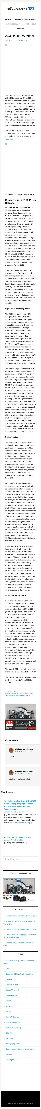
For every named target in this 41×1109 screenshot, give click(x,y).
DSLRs (8, 1011)
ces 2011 (25, 693)
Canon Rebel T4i (12, 995)
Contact (8, 1001)
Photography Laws (13, 1044)
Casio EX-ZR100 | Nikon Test (15, 837)
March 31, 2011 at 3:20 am (23, 751)
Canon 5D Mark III (12, 990)
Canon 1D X (10, 979)
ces (20, 693)
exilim (13, 695)
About (8, 969)
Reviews (9, 1054)
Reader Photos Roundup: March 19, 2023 (21, 929)
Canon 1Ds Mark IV (13, 985)
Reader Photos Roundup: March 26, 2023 (21, 916)
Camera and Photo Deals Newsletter (19, 974)
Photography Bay (20, 8)
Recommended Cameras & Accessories (20, 1049)
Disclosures (10, 1006)
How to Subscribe (12, 1017)
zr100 (28, 695)
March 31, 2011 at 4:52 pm (23, 774)
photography (21, 695)
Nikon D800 (10, 1038)
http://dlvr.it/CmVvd (22, 823)
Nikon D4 (9, 1033)
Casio (16, 691)
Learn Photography (13, 1022)
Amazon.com (10, 139)
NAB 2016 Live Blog (13, 1028)
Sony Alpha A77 (12, 1060)
